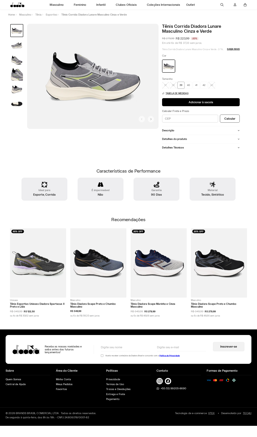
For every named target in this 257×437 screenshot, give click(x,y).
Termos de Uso (115, 384)
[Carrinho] (245, 4)
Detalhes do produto (174, 139)
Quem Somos (13, 379)
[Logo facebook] (168, 381)
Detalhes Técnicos (173, 147)
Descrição (168, 130)
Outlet (190, 4)
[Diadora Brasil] (17, 5)
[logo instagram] (159, 381)
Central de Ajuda (16, 384)
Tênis (38, 14)
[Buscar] (222, 4)
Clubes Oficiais (126, 4)
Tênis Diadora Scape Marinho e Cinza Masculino (153, 305)
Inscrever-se (228, 346)
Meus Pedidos (64, 384)
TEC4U (247, 413)
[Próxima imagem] (151, 119)
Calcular (229, 118)
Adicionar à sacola (201, 102)
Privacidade (113, 379)
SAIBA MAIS (233, 49)
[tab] (16, 30)
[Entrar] (235, 4)
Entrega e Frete (115, 394)
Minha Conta (63, 379)
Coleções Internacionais (163, 4)
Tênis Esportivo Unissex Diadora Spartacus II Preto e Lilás (37, 305)
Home (11, 14)
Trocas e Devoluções (118, 389)
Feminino (80, 4)
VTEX (211, 413)
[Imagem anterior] (142, 119)
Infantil (101, 4)
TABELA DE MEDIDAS (177, 93)
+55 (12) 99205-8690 (173, 388)
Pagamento (112, 399)
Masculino (56, 4)
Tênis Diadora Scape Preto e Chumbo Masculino (93, 305)
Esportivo (51, 14)
